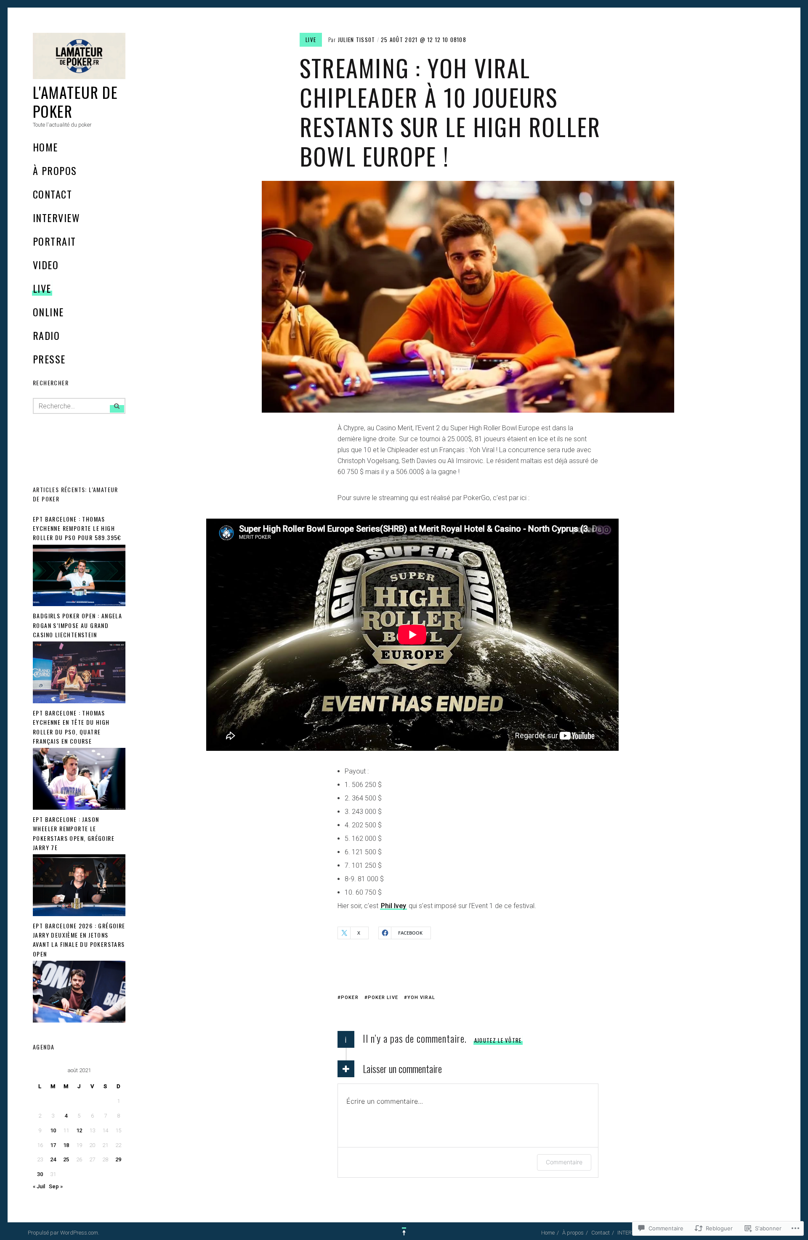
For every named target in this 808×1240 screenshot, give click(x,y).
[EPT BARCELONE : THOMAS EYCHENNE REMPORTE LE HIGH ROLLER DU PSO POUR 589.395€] (79, 604)
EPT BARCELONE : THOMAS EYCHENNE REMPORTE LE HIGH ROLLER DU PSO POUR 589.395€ (77, 528)
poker (350, 997)
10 (53, 1130)
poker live (383, 997)
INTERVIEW (56, 217)
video (45, 264)
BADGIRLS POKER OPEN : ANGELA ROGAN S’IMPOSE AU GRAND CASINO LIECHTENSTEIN (77, 625)
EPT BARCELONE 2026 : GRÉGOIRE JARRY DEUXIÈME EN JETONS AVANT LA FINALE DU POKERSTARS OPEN (79, 939)
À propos (55, 170)
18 (66, 1145)
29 (118, 1159)
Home (45, 146)
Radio (46, 335)
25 (66, 1159)
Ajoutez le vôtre (498, 1040)
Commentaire (564, 1162)
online (48, 311)
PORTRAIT (54, 241)
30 (40, 1174)
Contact (52, 193)
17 (53, 1145)
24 (53, 1159)
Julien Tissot (356, 39)
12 (79, 1130)
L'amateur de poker (75, 101)
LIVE (42, 288)
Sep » (56, 1186)
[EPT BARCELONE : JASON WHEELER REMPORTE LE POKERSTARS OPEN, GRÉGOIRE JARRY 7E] (79, 914)
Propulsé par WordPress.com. (63, 1232)
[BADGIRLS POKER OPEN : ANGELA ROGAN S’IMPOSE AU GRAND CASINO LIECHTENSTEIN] (79, 701)
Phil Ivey (393, 906)
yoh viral (421, 997)
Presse (49, 358)
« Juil (39, 1186)
